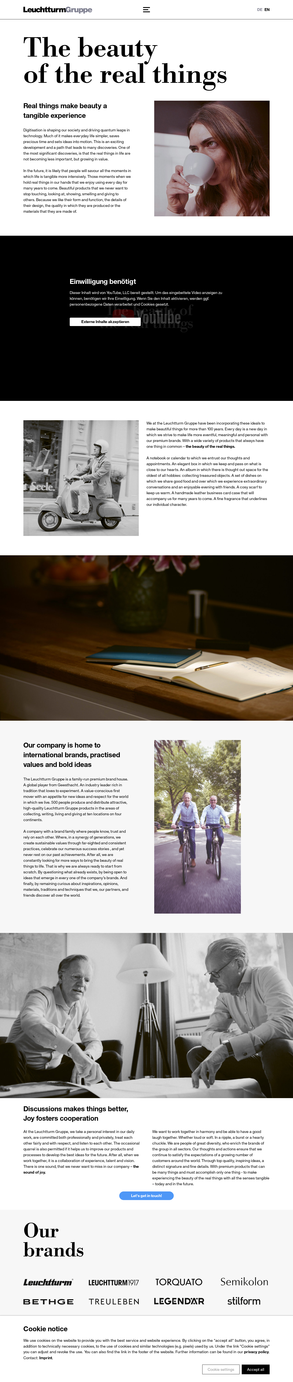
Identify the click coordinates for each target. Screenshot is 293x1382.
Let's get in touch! (146, 1195)
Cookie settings (221, 1369)
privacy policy (256, 1352)
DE (259, 9)
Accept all (255, 1369)
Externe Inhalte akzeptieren (105, 321)
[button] (146, 9)
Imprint (45, 1357)
